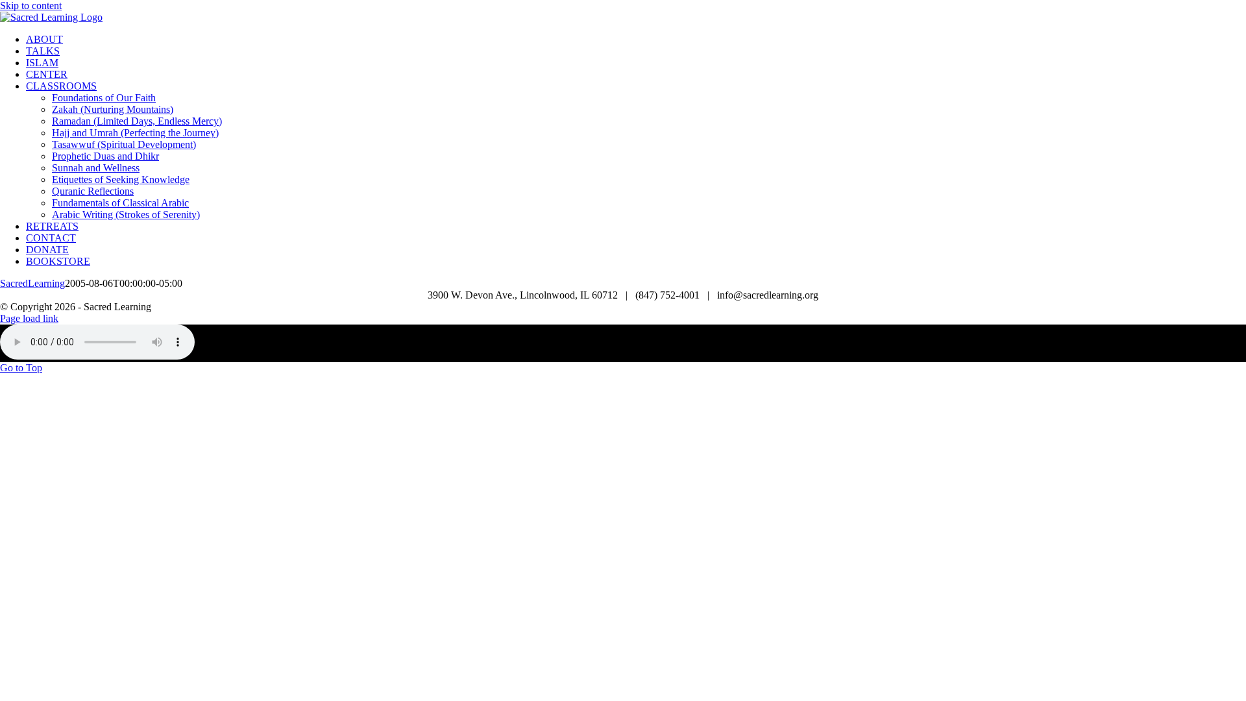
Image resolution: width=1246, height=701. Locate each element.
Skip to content (31, 5)
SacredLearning (32, 283)
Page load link (29, 318)
